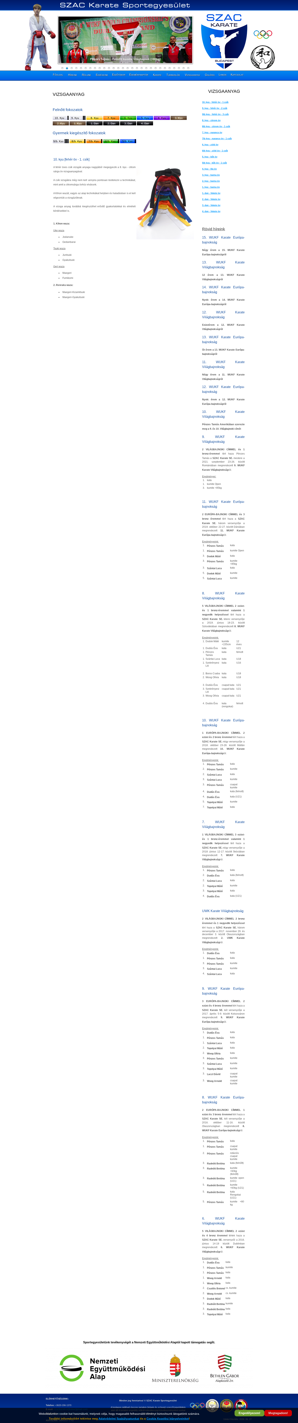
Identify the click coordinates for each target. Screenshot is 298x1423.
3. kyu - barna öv (211, 175)
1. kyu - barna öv (211, 187)
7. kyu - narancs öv (212, 132)
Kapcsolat (237, 74)
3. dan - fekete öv (211, 205)
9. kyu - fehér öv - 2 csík (214, 108)
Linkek (223, 74)
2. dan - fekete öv (211, 199)
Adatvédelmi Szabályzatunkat (119, 1418)
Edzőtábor (118, 74)
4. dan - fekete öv (211, 211)
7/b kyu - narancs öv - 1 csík (217, 138)
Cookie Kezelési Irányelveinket (168, 1418)
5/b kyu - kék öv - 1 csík (214, 163)
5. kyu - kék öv (209, 156)
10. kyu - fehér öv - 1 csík (215, 102)
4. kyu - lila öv (209, 169)
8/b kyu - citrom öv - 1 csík (216, 126)
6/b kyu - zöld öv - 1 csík (215, 150)
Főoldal (58, 74)
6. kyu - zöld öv (210, 144)
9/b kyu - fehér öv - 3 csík (215, 114)
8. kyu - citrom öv (211, 120)
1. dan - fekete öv (211, 193)
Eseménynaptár (138, 74)
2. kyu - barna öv (211, 181)
